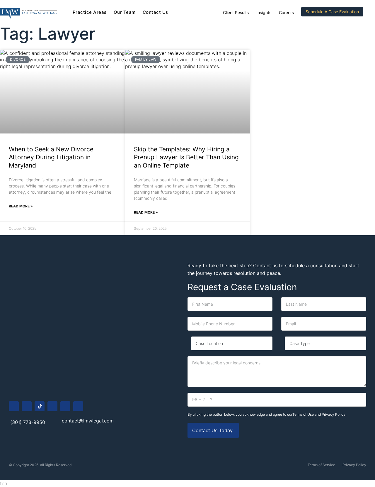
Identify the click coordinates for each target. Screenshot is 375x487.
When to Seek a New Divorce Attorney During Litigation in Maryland (51, 157)
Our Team (125, 12)
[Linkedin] (65, 406)
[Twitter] (78, 406)
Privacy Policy (354, 465)
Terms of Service (321, 465)
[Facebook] (14, 406)
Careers (286, 12)
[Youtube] (52, 406)
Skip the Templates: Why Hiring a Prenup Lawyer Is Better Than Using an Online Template (186, 157)
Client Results (236, 12)
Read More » (21, 206)
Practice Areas (90, 12)
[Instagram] (27, 406)
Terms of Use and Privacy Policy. (319, 414)
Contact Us (155, 12)
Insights (263, 12)
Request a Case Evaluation (242, 287)
